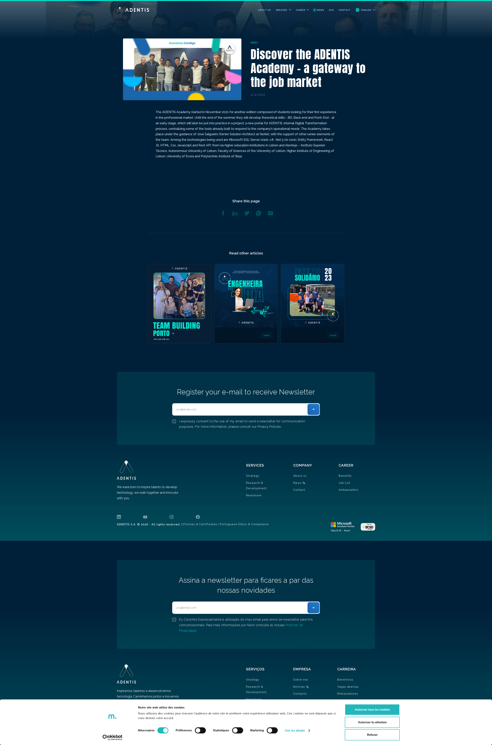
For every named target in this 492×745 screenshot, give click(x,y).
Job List (344, 482)
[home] (133, 10)
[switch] (200, 730)
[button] (283, 10)
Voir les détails (295, 730)
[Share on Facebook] (223, 213)
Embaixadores (347, 693)
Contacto (300, 693)
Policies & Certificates (200, 524)
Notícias (301, 686)
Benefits (345, 475)
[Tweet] (247, 213)
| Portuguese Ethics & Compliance (243, 524)
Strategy (252, 475)
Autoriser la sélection (372, 722)
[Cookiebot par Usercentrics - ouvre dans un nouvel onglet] (112, 737)
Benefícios (345, 679)
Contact (299, 489)
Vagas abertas (348, 686)
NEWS (320, 10)
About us (300, 475)
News (299, 482)
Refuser (372, 734)
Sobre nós (300, 679)
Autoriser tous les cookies (372, 709)
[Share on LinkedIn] (235, 213)
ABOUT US (264, 10)
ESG (331, 10)
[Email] (270, 213)
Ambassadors (348, 489)
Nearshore (254, 495)
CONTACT (345, 10)
